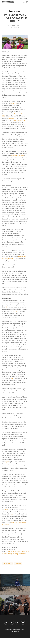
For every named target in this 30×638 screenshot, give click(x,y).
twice (6, 307)
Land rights (18, 563)
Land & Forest (15, 11)
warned (12, 514)
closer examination (19, 120)
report (7, 462)
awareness (13, 103)
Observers (15, 311)
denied (7, 510)
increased (11, 118)
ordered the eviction (17, 156)
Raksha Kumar (12, 25)
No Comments (15, 27)
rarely (12, 378)
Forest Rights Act (7, 563)
